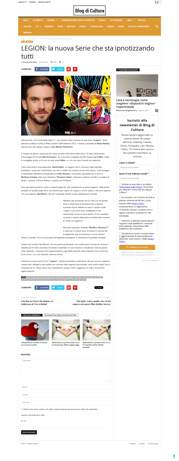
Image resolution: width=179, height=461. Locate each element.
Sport (82, 26)
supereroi (75, 280)
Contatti (22, 2)
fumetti (72, 277)
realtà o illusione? (54, 280)
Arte (25, 20)
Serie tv (66, 280)
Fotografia (116, 20)
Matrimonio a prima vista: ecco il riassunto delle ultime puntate (96, 344)
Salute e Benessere (138, 26)
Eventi (102, 20)
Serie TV (34, 39)
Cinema (51, 20)
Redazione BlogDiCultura (126, 110)
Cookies (32, 2)
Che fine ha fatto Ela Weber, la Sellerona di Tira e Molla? (37, 302)
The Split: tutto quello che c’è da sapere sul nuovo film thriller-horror (91, 302)
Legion (99, 277)
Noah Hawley (40, 280)
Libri (129, 20)
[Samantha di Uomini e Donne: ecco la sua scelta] (35, 329)
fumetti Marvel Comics (86, 277)
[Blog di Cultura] (89, 10)
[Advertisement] (42, 216)
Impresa (27, 32)
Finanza (49, 26)
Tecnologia (96, 26)
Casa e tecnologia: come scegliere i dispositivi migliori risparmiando (135, 103)
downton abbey (56, 277)
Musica (141, 20)
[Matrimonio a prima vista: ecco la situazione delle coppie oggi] (66, 329)
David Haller (43, 277)
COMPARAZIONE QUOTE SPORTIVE (78, 20)
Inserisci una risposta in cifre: (33, 415)
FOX (65, 277)
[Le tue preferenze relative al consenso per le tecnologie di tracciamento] (174, 456)
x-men (83, 280)
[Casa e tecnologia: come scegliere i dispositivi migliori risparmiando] (137, 85)
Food (60, 26)
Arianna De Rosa (30, 62)
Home (23, 39)
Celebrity (38, 20)
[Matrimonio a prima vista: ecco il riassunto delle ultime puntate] (97, 329)
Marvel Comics (27, 280)
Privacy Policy (44, 2)
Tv (37, 26)
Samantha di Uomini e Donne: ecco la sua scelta (34, 343)
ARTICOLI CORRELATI (31, 315)
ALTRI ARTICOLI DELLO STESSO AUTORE (60, 315)
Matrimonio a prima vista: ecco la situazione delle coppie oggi (65, 343)
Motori (71, 26)
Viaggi (110, 26)
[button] (157, 26)
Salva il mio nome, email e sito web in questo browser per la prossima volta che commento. (60, 409)
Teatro (27, 26)
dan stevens (31, 277)
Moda (121, 26)
